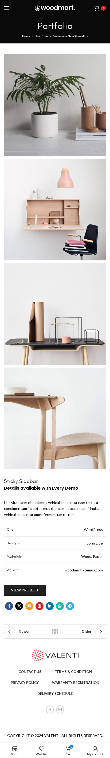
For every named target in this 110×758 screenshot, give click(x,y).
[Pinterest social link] (40, 606)
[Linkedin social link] (50, 606)
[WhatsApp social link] (60, 606)
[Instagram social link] (60, 709)
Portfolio (42, 36)
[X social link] (19, 606)
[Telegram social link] (70, 606)
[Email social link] (29, 606)
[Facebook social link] (9, 606)
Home (26, 36)
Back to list (55, 631)
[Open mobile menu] (6, 8)
